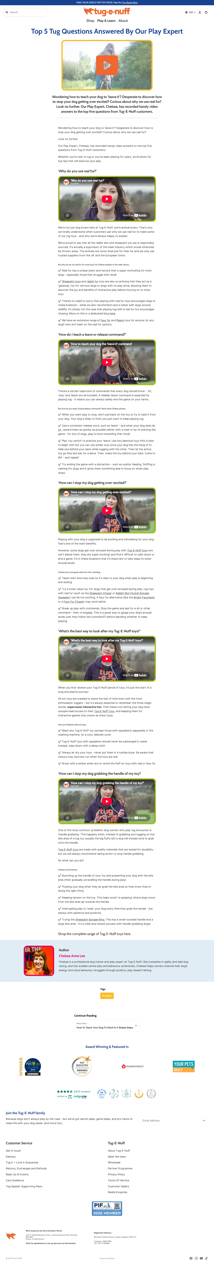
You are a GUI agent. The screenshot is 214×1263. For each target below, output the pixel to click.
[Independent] (133, 1066)
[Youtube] (201, 1258)
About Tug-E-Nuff (119, 1150)
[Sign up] (204, 1121)
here (127, 934)
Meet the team (117, 1156)
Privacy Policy (116, 1174)
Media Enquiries (117, 1192)
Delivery (11, 1156)
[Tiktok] (206, 1258)
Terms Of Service (118, 1180)
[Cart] (206, 12)
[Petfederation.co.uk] (107, 1208)
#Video (107, 996)
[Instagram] (196, 1258)
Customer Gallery (118, 1186)
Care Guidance (15, 1180)
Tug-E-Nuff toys (137, 550)
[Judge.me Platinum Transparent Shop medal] (114, 1093)
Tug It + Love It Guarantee (22, 1162)
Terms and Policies (107, 1258)
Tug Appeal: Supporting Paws (24, 1186)
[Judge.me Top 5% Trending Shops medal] (151, 1093)
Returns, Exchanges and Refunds (26, 1168)
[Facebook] (191, 1258)
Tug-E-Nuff (17, 1258)
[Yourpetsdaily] (184, 1066)
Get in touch (13, 1150)
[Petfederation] (81, 1066)
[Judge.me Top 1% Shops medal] (139, 1093)
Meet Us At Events (17, 1174)
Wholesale (114, 1162)
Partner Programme (120, 1168)
